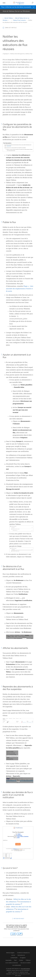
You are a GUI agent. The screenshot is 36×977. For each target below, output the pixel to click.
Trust (15, 960)
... (10, 20)
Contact (21, 960)
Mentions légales (10, 952)
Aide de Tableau (8, 18)
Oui (13, 934)
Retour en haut (18, 918)
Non (19, 934)
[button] (3, 27)
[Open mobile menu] (4, 2)
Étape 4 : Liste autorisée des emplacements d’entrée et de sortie (19, 288)
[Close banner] (34, 7)
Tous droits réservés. (25, 968)
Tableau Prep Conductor (19, 20)
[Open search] (32, 2)
